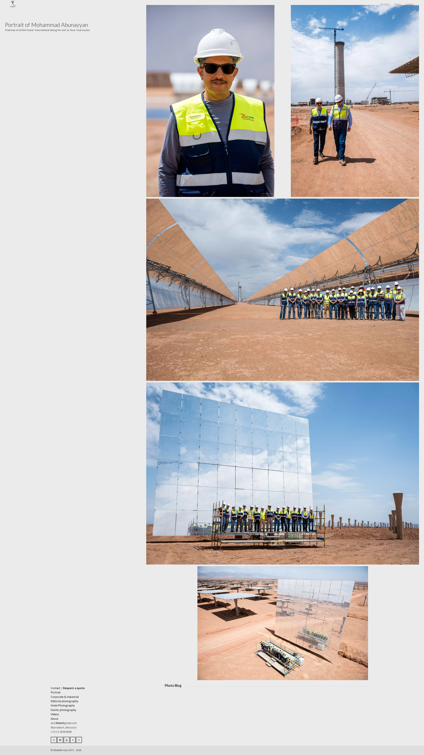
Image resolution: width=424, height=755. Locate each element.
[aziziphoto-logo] (15, 4)
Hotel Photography (63, 705)
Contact (55, 688)
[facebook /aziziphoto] (60, 740)
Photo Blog (173, 685)
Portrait (55, 692)
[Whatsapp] (79, 740)
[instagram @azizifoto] (54, 740)
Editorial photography (64, 701)
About (54, 719)
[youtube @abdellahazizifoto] (67, 740)
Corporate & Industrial (65, 697)
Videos (55, 714)
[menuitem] (385, 4)
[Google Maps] (73, 740)
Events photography (63, 710)
